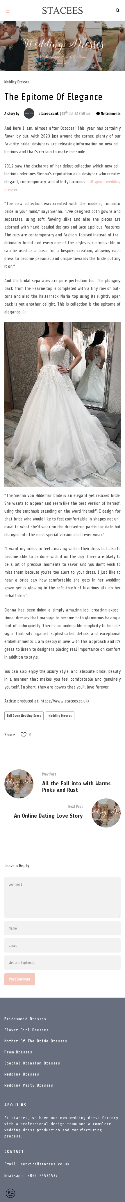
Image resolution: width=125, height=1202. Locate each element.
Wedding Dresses (16, 82)
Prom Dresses (18, 1052)
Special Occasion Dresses (32, 1063)
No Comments (110, 113)
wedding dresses (60, 716)
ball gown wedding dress (24, 716)
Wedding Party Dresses (28, 1085)
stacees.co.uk (49, 113)
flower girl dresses (26, 1030)
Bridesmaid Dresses (25, 1019)
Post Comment (19, 979)
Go (24, 312)
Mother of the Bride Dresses (35, 1041)
